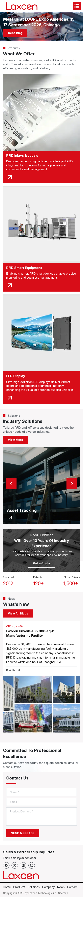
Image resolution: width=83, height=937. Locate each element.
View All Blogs (18, 613)
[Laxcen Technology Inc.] (22, 6)
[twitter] (14, 865)
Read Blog (17, 33)
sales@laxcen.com (23, 858)
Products (19, 887)
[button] (11, 483)
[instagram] (31, 865)
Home (7, 887)
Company (48, 887)
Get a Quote (41, 563)
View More (15, 439)
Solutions (34, 887)
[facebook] (6, 865)
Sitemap (63, 893)
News (61, 887)
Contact (72, 887)
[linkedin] (23, 865)
